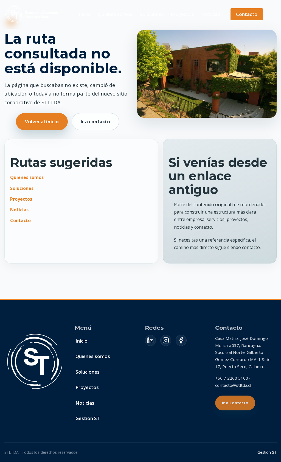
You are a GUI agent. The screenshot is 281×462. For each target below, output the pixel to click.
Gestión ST (87, 418)
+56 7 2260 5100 (231, 378)
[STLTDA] (32, 14)
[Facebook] (181, 340)
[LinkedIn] (150, 340)
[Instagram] (165, 340)
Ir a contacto (95, 121)
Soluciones (152, 14)
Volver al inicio (42, 121)
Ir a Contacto (235, 402)
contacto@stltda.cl (233, 385)
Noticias (210, 14)
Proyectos (182, 14)
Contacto (246, 14)
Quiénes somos (115, 14)
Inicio (85, 14)
